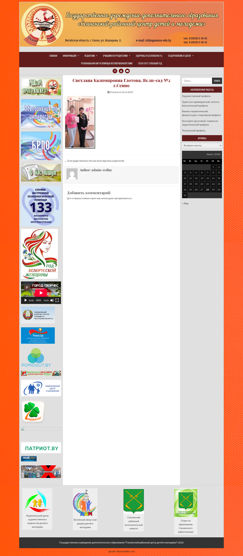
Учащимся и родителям (115, 55)
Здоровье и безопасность (149, 55)
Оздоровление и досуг (179, 55)
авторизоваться (123, 198)
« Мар (185, 203)
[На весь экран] (57, 300)
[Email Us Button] (127, 71)
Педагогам (89, 55)
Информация (69, 55)
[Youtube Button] (121, 71)
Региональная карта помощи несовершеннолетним (106, 63)
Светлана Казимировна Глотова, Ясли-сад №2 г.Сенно (121, 83)
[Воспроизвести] (25, 300)
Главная (53, 55)
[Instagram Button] (115, 71)
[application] (41, 292)
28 (207, 189)
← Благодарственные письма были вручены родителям (94, 160)
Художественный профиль (196, 96)
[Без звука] (52, 300)
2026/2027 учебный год (150, 63)
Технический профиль (194, 130)
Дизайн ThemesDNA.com (122, 551)
